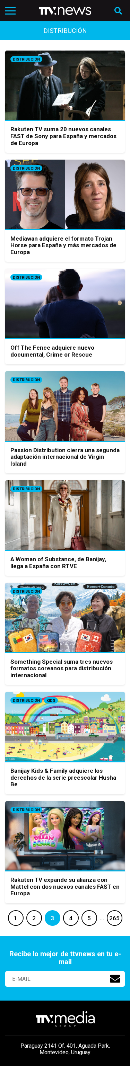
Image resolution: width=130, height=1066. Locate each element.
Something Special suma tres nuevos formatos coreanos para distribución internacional (61, 668)
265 (114, 918)
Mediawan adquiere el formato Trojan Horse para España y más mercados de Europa (63, 245)
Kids (50, 700)
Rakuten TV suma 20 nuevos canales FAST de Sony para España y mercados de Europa (63, 136)
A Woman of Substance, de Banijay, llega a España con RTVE (58, 563)
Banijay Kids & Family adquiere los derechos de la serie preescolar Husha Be (63, 777)
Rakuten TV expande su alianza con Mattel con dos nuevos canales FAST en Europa (65, 886)
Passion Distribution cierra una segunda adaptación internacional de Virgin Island (65, 457)
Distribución (26, 59)
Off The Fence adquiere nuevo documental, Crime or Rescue (52, 351)
